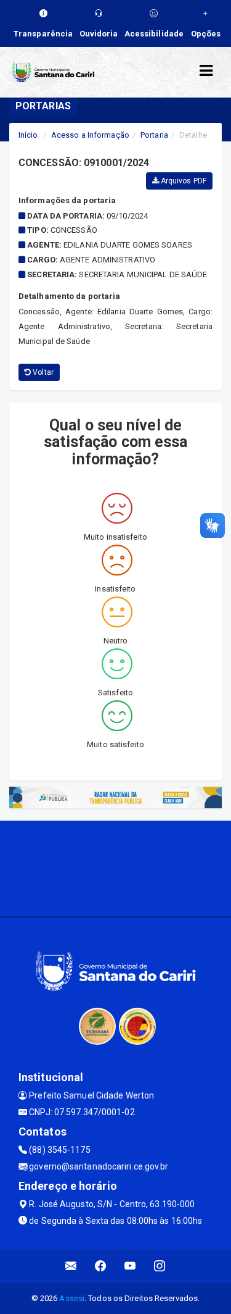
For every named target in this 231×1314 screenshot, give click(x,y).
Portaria (154, 135)
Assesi (71, 1298)
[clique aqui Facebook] (100, 1266)
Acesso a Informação (90, 135)
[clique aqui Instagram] (160, 1266)
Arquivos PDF (182, 181)
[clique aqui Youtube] (130, 1266)
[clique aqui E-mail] (71, 1266)
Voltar (42, 372)
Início (28, 135)
